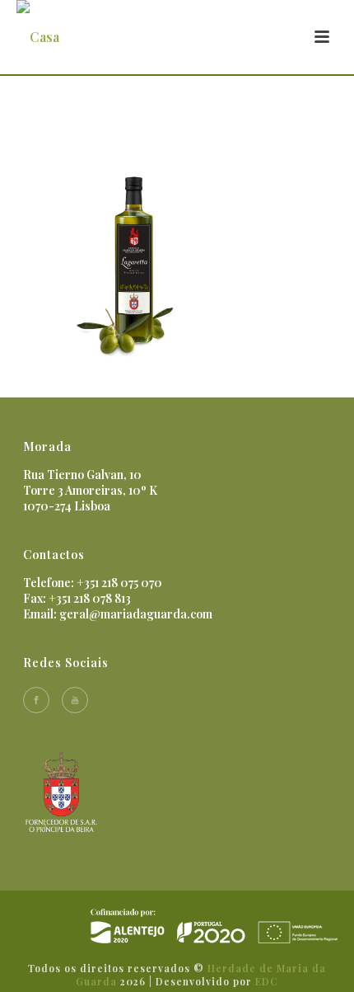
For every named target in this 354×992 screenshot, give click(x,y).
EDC (266, 981)
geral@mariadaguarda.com (135, 614)
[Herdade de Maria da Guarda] (214, 925)
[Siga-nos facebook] (36, 700)
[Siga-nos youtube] (75, 700)
